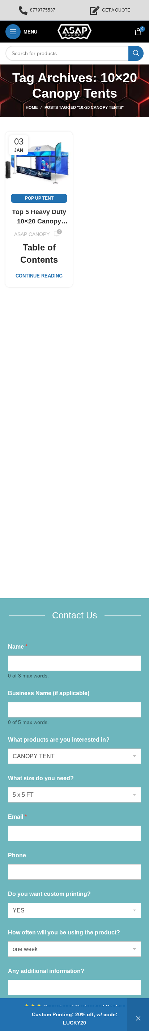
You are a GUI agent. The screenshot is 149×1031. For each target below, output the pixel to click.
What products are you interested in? (59, 740)
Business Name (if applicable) (48, 693)
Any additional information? (46, 971)
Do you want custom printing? (49, 894)
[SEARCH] (136, 53)
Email (17, 817)
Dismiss (138, 1018)
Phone (17, 855)
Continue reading (39, 276)
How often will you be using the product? (64, 932)
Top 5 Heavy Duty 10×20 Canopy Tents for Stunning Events (39, 217)
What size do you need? (41, 778)
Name (17, 647)
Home (32, 107)
